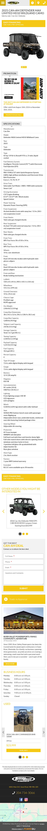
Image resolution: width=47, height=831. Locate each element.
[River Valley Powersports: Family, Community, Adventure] (23, 620)
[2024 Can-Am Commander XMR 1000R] (23, 719)
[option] (23, 511)
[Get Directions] (38, 3)
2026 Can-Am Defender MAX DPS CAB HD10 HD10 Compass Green (23, 522)
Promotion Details (13, 115)
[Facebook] (21, 799)
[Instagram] (26, 799)
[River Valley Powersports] (18, 3)
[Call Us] (44, 3)
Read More (10, 664)
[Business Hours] (32, 3)
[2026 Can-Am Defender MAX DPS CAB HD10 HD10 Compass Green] (23, 507)
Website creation (17, 829)
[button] (3, 511)
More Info (23, 750)
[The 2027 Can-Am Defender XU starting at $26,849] (23, 88)
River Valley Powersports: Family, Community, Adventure (20, 638)
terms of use (26, 825)
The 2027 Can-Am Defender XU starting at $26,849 (22, 103)
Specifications (11, 124)
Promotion (9, 73)
